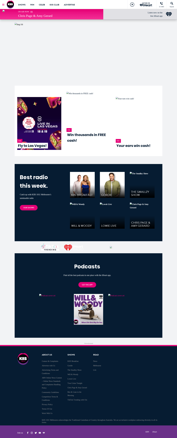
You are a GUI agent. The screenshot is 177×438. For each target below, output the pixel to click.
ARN (147, 432)
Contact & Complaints (50, 361)
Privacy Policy (47, 404)
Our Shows (28, 207)
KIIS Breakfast (73, 361)
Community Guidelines (50, 392)
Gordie (70, 366)
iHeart (154, 432)
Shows (22, 4)
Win (32, 4)
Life (94, 370)
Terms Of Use (47, 409)
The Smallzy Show (75, 370)
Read (96, 354)
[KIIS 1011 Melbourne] (10, 4)
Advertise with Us (48, 366)
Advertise (69, 4)
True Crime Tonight (75, 383)
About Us (47, 354)
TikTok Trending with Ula (77, 400)
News (95, 361)
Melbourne (97, 366)
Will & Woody (73, 374)
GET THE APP (87, 284)
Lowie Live (72, 379)
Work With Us (47, 413)
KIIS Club (54, 4)
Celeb (42, 4)
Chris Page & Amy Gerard (77, 388)
